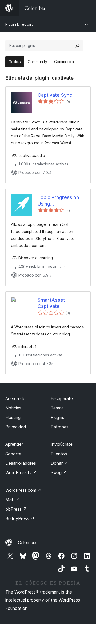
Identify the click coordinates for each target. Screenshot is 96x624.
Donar (59, 463)
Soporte (13, 453)
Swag (59, 472)
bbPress (16, 509)
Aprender (14, 444)
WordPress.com (23, 490)
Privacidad (15, 426)
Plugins (57, 417)
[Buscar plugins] (77, 45)
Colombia (27, 542)
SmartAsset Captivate (51, 303)
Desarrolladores (20, 463)
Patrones (60, 426)
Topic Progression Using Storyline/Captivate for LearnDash (60, 201)
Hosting (13, 417)
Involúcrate (62, 444)
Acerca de (15, 398)
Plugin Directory (19, 24)
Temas (57, 407)
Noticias (13, 407)
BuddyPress (19, 518)
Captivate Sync (55, 95)
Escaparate (62, 398)
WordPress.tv (21, 472)
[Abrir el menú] (87, 8)
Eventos (59, 453)
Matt (12, 499)
